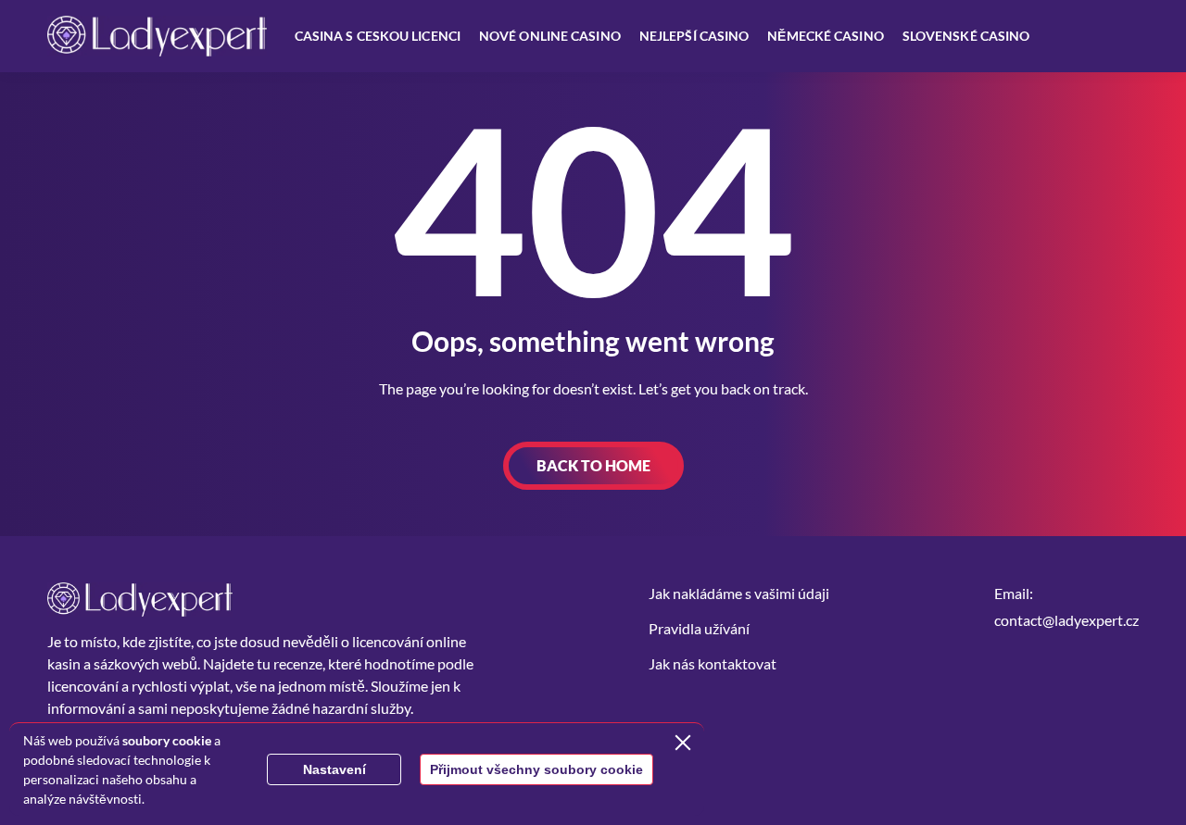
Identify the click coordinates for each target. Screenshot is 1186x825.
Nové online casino (550, 36)
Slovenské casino (966, 36)
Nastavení (334, 769)
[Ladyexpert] (157, 36)
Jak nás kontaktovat (712, 663)
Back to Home (593, 465)
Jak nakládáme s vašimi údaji (739, 593)
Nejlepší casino (694, 36)
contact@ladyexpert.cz (1066, 620)
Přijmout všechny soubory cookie (536, 769)
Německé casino (825, 36)
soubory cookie (166, 740)
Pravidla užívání (699, 628)
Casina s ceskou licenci (378, 36)
